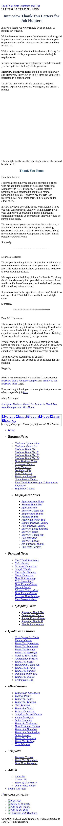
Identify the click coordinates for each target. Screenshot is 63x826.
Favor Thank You (24, 575)
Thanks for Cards (24, 708)
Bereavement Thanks (33, 615)
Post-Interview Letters (33, 525)
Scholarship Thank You (27, 664)
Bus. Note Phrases (31, 546)
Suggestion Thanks (25, 488)
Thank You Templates (26, 760)
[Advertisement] (31, 125)
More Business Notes (26, 461)
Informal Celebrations (26, 590)
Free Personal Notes (26, 599)
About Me (20, 776)
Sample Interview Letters (35, 522)
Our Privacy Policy (25, 785)
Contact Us (21, 779)
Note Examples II (24, 581)
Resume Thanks (30, 516)
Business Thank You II (26, 452)
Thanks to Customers (26, 723)
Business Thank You (25, 449)
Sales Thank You (23, 473)
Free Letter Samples (25, 572)
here (25, 392)
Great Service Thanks (26, 479)
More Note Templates (26, 763)
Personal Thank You (25, 566)
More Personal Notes (26, 584)
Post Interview (29, 537)
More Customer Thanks (27, 726)
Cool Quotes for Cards (27, 637)
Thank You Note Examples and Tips (20, 5)
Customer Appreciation (27, 443)
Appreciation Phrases (26, 658)
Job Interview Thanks (33, 543)
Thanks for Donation (26, 729)
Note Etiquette (22, 744)
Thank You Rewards (25, 738)
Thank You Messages (26, 652)
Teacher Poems (23, 695)
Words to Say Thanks (26, 655)
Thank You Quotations (27, 643)
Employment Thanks (32, 513)
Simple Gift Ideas (17, 788)
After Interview (29, 507)
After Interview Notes (33, 501)
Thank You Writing (25, 741)
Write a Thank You (24, 711)
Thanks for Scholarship (27, 732)
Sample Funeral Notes (33, 618)
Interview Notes (30, 531)
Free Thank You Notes (26, 560)
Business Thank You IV (27, 458)
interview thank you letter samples (19, 380)
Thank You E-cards (25, 667)
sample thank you (24, 717)
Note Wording (22, 563)
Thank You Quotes (24, 676)
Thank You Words (24, 661)
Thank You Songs (24, 698)
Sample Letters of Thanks (28, 714)
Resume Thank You (32, 504)
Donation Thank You (26, 673)
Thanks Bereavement (33, 624)
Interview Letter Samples (35, 528)
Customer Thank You (26, 446)
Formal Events (23, 587)
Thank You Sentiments (26, 646)
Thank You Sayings (25, 649)
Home (11, 430)
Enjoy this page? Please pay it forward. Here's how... (32, 424)
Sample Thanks (23, 569)
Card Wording (22, 705)
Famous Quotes (23, 640)
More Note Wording (25, 578)
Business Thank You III (27, 455)
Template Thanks (24, 757)
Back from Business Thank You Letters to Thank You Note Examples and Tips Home (29, 406)
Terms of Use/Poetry (26, 782)
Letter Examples (23, 720)
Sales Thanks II (23, 467)
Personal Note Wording (27, 596)
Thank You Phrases (25, 670)
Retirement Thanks (25, 464)
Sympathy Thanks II (32, 621)
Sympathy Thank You (33, 612)
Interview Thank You (33, 510)
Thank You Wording (25, 702)
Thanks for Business (25, 476)
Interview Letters (30, 540)
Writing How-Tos (24, 679)
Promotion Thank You (33, 519)
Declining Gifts (23, 470)
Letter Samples (23, 735)
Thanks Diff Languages (27, 692)
